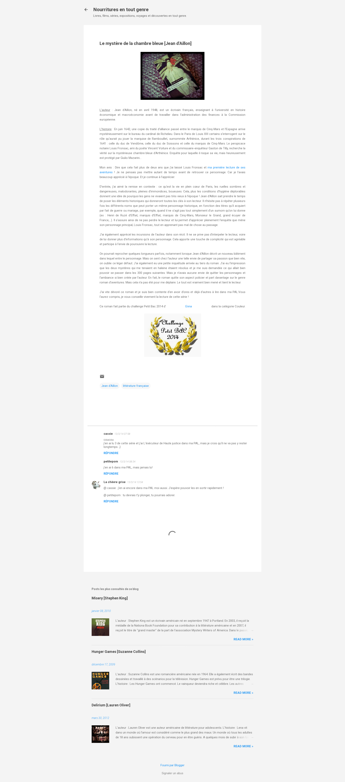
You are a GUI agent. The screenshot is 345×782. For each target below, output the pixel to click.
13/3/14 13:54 (135, 482)
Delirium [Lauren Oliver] (111, 705)
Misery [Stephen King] (110, 598)
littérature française (136, 386)
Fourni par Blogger (172, 765)
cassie (108, 434)
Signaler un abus (172, 773)
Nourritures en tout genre (121, 9)
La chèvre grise (115, 482)
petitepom (111, 461)
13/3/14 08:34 (127, 461)
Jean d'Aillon (109, 386)
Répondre (111, 453)
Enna (188, 306)
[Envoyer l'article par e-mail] (102, 378)
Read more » (243, 639)
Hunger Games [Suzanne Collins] (119, 651)
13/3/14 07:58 (122, 433)
